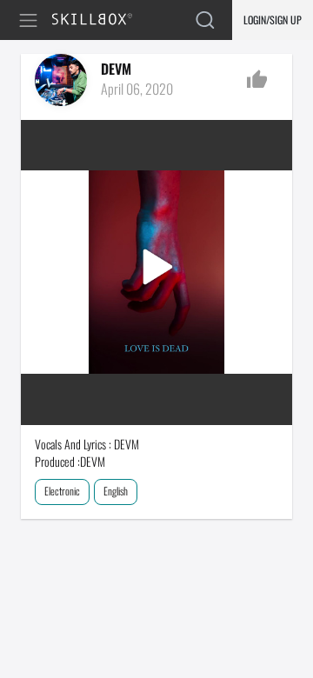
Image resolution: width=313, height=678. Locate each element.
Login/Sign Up (272, 19)
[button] (156, 272)
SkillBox (100, 20)
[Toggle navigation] (31, 20)
